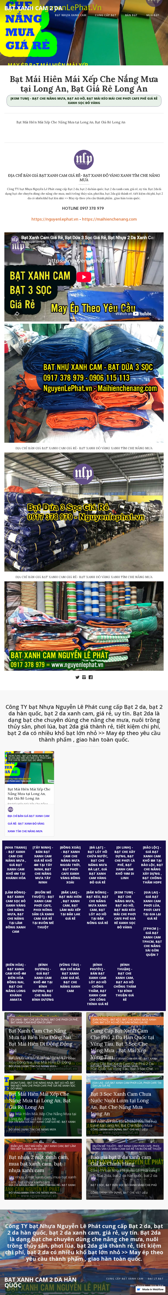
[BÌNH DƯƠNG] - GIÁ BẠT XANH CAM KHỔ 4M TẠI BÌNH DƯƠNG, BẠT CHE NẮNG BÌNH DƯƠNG (43, 982)
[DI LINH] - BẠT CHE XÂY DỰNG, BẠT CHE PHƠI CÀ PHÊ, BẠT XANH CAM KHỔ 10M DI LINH (124, 862)
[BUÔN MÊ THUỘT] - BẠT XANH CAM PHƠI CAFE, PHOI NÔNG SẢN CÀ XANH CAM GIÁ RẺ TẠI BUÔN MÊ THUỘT (43, 909)
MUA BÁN (157, 1285)
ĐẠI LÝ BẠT (156, 1278)
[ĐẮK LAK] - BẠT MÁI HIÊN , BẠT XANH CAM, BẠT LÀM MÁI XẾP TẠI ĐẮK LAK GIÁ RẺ (70, 905)
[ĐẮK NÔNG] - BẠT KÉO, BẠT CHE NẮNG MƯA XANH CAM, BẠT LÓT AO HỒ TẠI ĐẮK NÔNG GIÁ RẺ (97, 907)
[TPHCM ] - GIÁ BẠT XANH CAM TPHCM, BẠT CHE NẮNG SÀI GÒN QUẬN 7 (152, 941)
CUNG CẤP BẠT (105, 15)
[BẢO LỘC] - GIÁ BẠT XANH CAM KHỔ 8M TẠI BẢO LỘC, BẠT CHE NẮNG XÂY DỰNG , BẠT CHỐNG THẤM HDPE (152, 864)
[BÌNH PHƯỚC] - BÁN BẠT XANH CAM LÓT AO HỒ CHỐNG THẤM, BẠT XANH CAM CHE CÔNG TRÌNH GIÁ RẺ (97, 984)
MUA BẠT (152, 15)
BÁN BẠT (131, 15)
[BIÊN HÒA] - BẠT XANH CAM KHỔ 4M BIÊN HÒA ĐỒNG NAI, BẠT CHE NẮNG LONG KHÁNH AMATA (15, 982)
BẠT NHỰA (138, 1285)
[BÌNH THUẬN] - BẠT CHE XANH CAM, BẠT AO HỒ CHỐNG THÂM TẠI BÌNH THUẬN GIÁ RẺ (125, 982)
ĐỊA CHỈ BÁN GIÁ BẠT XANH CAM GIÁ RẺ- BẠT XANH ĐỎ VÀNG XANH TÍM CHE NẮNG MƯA (84, 177)
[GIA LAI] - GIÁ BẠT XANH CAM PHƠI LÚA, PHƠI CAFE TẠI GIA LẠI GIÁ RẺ (152, 905)
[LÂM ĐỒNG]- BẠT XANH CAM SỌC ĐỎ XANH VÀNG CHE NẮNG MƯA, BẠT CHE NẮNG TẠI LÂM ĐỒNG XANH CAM (15, 912)
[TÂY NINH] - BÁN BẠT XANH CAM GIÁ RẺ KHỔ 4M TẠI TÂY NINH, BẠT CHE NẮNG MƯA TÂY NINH (43, 864)
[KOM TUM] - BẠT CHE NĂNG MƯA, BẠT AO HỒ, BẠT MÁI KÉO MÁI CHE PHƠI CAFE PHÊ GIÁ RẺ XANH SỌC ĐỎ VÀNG (84, 100)
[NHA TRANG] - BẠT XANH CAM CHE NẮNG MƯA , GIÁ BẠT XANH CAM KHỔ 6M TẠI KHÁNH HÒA (16, 862)
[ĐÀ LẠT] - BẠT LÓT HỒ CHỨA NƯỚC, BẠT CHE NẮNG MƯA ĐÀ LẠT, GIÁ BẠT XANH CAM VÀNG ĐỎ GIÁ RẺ (97, 864)
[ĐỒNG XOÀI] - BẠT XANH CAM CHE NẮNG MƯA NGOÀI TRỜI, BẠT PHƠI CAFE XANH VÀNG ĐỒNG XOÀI (70, 864)
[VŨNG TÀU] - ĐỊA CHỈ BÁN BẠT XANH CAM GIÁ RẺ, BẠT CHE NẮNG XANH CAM (70, 978)
